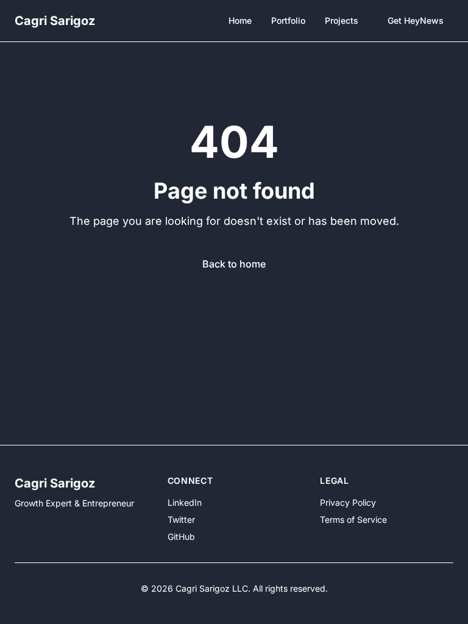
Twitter (181, 519)
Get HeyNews (416, 20)
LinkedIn (185, 502)
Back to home (234, 264)
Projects (341, 20)
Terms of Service (353, 519)
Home (240, 20)
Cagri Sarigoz (55, 20)
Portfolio (288, 20)
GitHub (181, 536)
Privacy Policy (348, 502)
